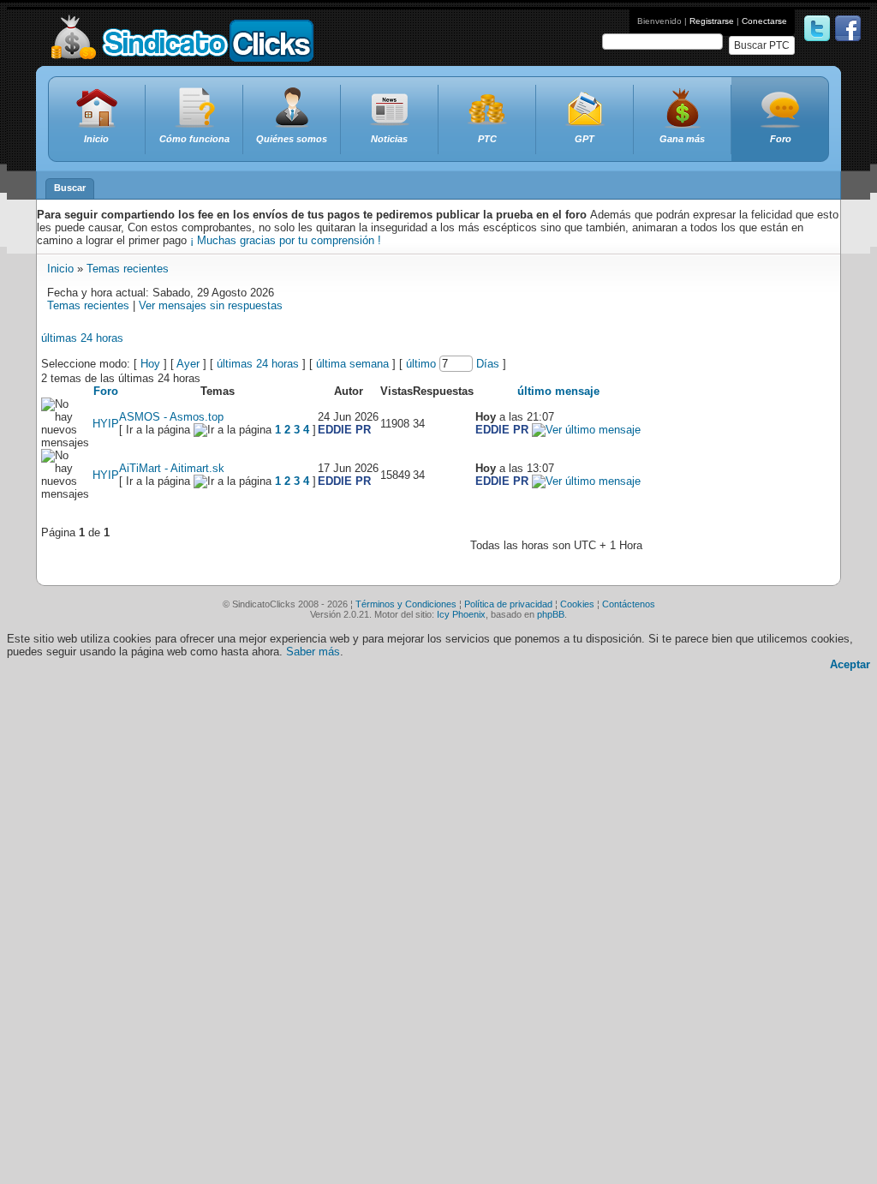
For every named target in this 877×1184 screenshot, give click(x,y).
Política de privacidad (508, 604)
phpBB (550, 614)
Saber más (313, 651)
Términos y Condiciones (405, 604)
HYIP (105, 423)
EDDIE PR (344, 429)
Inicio (60, 268)
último (421, 363)
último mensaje (558, 391)
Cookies (577, 604)
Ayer (188, 363)
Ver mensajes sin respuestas (211, 305)
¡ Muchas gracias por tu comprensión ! (285, 240)
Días (487, 363)
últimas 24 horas (82, 338)
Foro (105, 391)
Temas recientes (128, 268)
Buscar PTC (762, 45)
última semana (352, 363)
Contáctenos (628, 604)
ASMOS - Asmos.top (171, 416)
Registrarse (711, 21)
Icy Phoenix (461, 614)
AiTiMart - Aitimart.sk (171, 468)
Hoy (150, 363)
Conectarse (764, 21)
